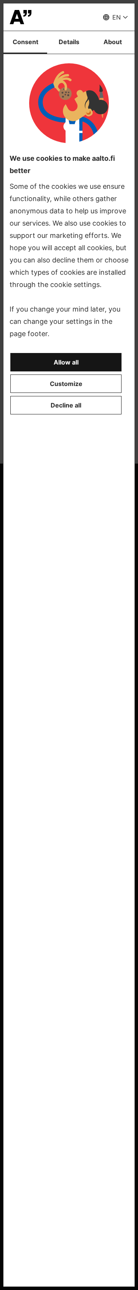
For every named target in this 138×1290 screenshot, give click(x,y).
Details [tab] (69, 42)
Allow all (66, 362)
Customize (66, 384)
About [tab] (113, 42)
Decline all (66, 405)
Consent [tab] (25, 42)
